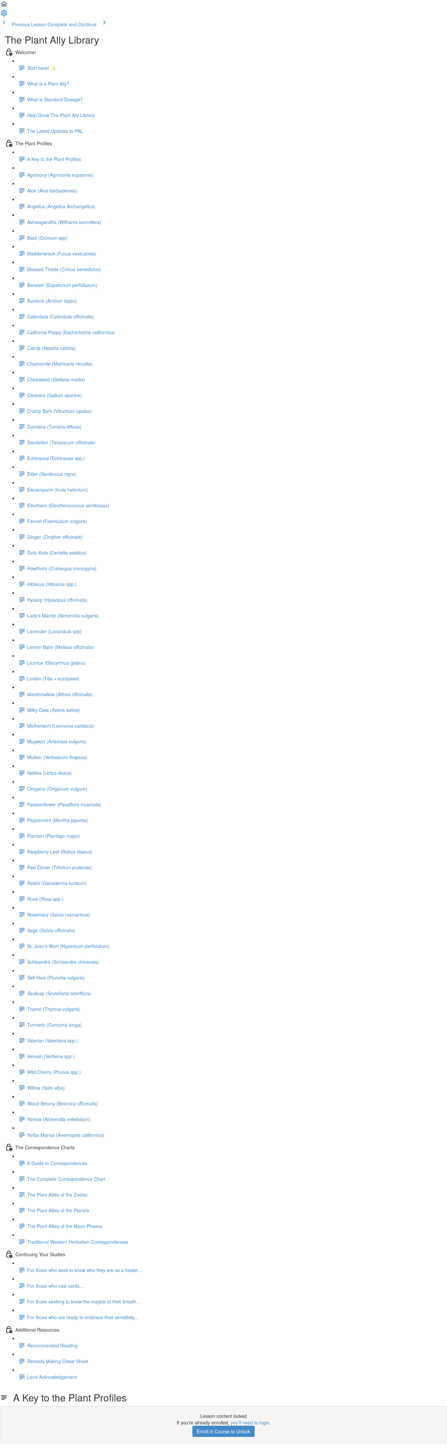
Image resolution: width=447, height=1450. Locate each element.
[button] (4, 6)
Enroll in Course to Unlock (223, 1431)
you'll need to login (250, 1422)
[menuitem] (4, 15)
